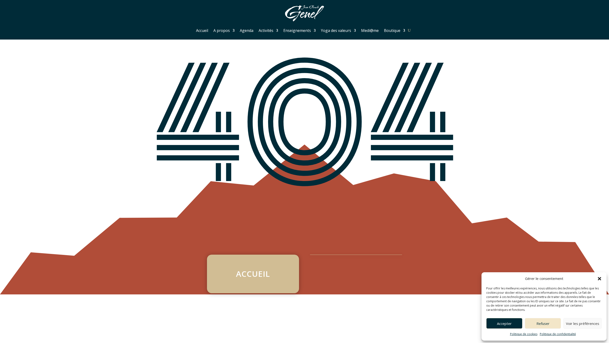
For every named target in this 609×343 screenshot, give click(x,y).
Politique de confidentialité (558, 334)
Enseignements (297, 30)
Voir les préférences (582, 323)
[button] (599, 278)
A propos (221, 30)
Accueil (202, 30)
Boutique (392, 30)
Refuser (543, 323)
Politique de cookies (523, 334)
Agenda (246, 30)
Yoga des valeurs (336, 30)
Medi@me (370, 30)
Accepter (504, 323)
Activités (266, 30)
